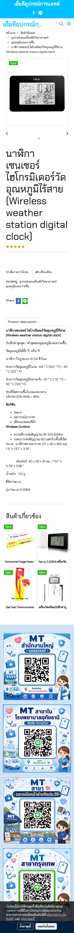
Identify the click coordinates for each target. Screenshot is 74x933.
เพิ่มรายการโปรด (18, 272)
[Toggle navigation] (69, 24)
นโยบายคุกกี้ (28, 919)
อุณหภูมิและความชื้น (17, 286)
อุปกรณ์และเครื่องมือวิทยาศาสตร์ (38, 281)
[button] (60, 24)
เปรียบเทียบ (45, 272)
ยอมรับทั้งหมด (46, 926)
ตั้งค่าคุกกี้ (25, 926)
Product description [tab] (22, 322)
